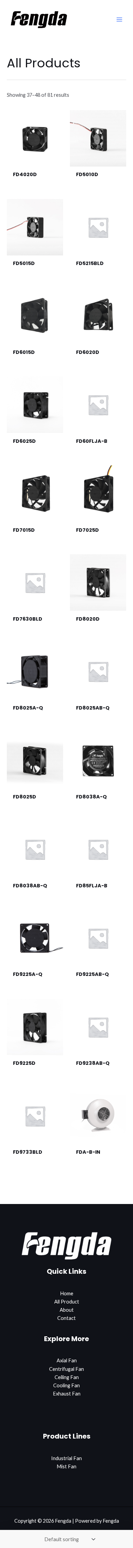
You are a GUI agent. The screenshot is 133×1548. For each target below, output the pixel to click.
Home (66, 1293)
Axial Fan (67, 1360)
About (67, 1310)
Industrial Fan (66, 1458)
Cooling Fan (66, 1385)
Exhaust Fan (66, 1394)
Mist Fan (66, 1466)
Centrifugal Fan (66, 1369)
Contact (66, 1318)
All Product (66, 1302)
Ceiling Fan (67, 1377)
